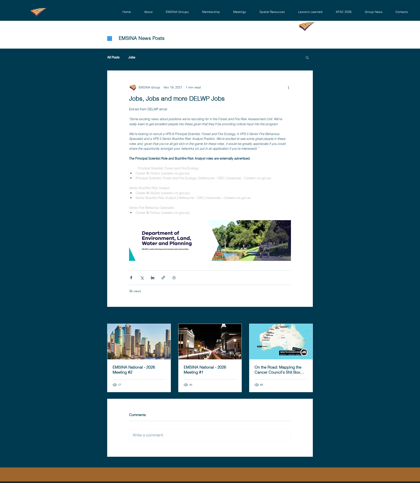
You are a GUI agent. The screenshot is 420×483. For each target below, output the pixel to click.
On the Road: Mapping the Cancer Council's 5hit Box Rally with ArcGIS (278, 370)
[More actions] (288, 87)
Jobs (131, 57)
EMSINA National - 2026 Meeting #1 (205, 370)
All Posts (113, 57)
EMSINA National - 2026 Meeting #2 (134, 370)
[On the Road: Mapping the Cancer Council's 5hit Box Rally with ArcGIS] (281, 341)
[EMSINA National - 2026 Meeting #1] (210, 341)
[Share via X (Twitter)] (142, 278)
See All (308, 316)
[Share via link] (163, 278)
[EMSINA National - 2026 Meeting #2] (139, 341)
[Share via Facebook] (131, 278)
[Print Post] (174, 278)
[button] (148, 12)
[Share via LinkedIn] (152, 278)
